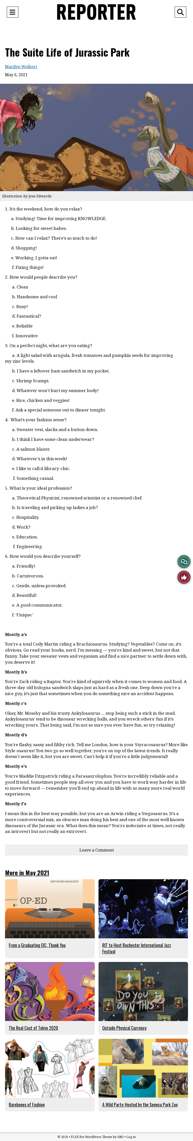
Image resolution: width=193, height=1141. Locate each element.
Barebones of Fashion (27, 1104)
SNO (120, 1137)
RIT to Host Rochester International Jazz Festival (136, 948)
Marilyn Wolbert (21, 66)
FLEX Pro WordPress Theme (91, 1137)
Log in (131, 1137)
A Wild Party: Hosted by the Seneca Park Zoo (140, 1104)
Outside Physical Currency (124, 1028)
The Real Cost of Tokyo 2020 (33, 1028)
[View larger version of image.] (96, 137)
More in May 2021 (27, 872)
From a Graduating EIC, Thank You (37, 945)
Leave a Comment (96, 850)
